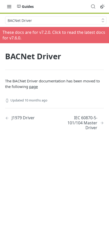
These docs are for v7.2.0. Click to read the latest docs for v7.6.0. (54, 35)
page (33, 86)
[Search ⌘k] (93, 6)
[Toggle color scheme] (102, 6)
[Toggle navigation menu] (9, 6)
